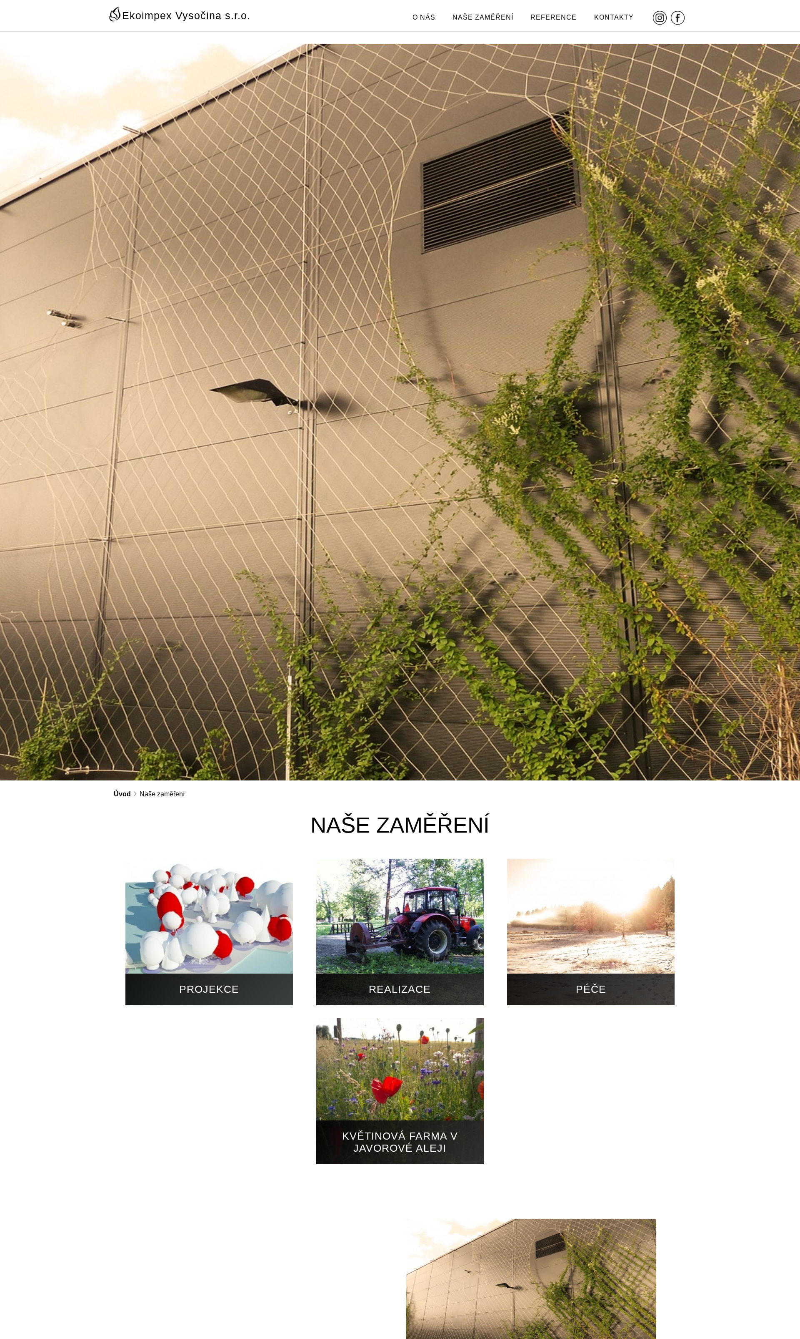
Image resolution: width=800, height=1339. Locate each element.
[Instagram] (660, 18)
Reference (553, 17)
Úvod (122, 794)
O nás (423, 17)
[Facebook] (678, 18)
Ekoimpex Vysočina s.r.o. (186, 15)
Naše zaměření (482, 17)
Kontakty (614, 17)
